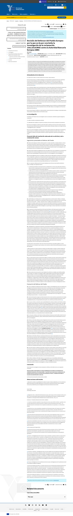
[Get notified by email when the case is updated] (63, 24)
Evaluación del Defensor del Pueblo (15, 58)
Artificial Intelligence (45, 509)
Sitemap (35, 510)
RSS (38, 510)
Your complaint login (49, 4)
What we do (14, 14)
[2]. (34, 85)
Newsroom (32, 14)
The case (30, 497)
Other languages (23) (61, 28)
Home (8, 20)
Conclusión (10, 59)
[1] (27, 394)
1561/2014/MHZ (33, 53)
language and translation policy (48, 37)
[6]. (41, 307)
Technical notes (30, 509)
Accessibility (25, 509)
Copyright (51, 509)
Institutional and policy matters (19, 46)
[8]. (52, 333)
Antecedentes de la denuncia (13, 50)
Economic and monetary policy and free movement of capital (18, 29)
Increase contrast (63, 1)
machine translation (49, 31)
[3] (27, 420)
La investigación (10, 52)
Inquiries (16, 20)
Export (46, 24)
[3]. (36, 108)
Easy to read (44, 1)
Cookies (62, 509)
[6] (27, 435)
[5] (27, 429)
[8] (27, 461)
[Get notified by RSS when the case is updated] (65, 24)
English (64, 4)
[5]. (62, 299)
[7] (27, 451)
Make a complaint (23, 14)
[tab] (46, 497)
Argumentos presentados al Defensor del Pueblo (17, 56)
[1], (51, 82)
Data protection (18, 509)
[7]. (52, 328)
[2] (27, 414)
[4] (49, 210)
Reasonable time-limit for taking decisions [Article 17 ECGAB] (17, 39)
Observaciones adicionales (12, 61)
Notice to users (11, 509)
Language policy (37, 509)
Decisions (21, 20)
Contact (58, 4)
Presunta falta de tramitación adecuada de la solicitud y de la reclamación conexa (15, 54)
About (8, 14)
